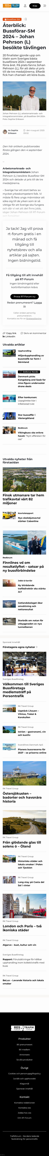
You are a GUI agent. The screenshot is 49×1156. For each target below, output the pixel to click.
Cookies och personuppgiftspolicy (24, 1073)
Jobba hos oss (24, 1113)
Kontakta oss (24, 1108)
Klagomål (24, 1083)
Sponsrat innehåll (24, 1088)
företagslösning (33, 318)
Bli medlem (24, 1049)
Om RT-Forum (24, 1118)
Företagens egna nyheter (19, 647)
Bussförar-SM (13, 19)
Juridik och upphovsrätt (24, 1078)
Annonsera (24, 1054)
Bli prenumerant (24, 1044)
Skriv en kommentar (35, 333)
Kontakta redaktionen (24, 1103)
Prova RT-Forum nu (24, 296)
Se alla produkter (24, 1059)
